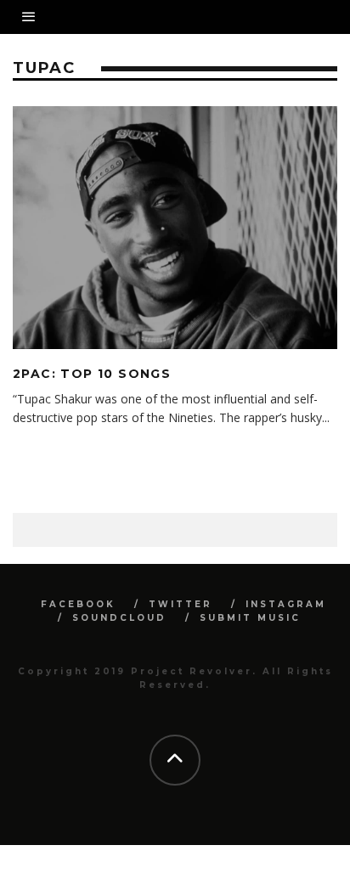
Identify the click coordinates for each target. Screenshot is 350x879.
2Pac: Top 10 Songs (92, 373)
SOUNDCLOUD (119, 617)
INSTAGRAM (286, 604)
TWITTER (180, 604)
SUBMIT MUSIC (250, 617)
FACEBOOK (78, 604)
